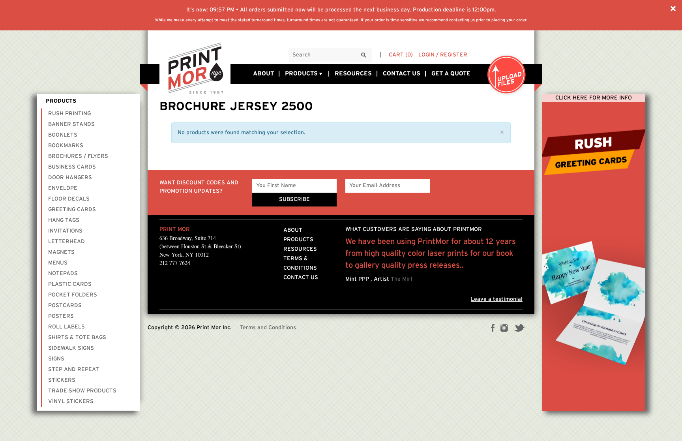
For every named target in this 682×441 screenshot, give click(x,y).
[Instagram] (504, 329)
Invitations (65, 231)
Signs (56, 359)
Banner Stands (71, 124)
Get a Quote (450, 74)
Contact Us (401, 74)
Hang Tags (63, 220)
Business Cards (72, 167)
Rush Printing (69, 113)
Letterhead (66, 241)
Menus (57, 263)
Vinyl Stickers (71, 401)
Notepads (63, 273)
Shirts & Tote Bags (77, 337)
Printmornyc (194, 67)
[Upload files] (506, 75)
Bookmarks (65, 145)
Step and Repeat (73, 369)
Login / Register (442, 55)
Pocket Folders (72, 295)
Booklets (62, 135)
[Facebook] (493, 329)
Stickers (61, 380)
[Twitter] (519, 329)
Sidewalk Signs (71, 348)
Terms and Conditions (268, 327)
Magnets (61, 252)
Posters (61, 316)
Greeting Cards (72, 209)
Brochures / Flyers (78, 156)
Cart (401, 55)
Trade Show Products (82, 391)
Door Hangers (70, 177)
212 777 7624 (174, 262)
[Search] (364, 55)
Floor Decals (69, 199)
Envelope (62, 188)
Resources (353, 74)
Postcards (65, 305)
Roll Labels (66, 327)
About (263, 74)
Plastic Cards (70, 284)
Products (301, 74)
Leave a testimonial (497, 299)
